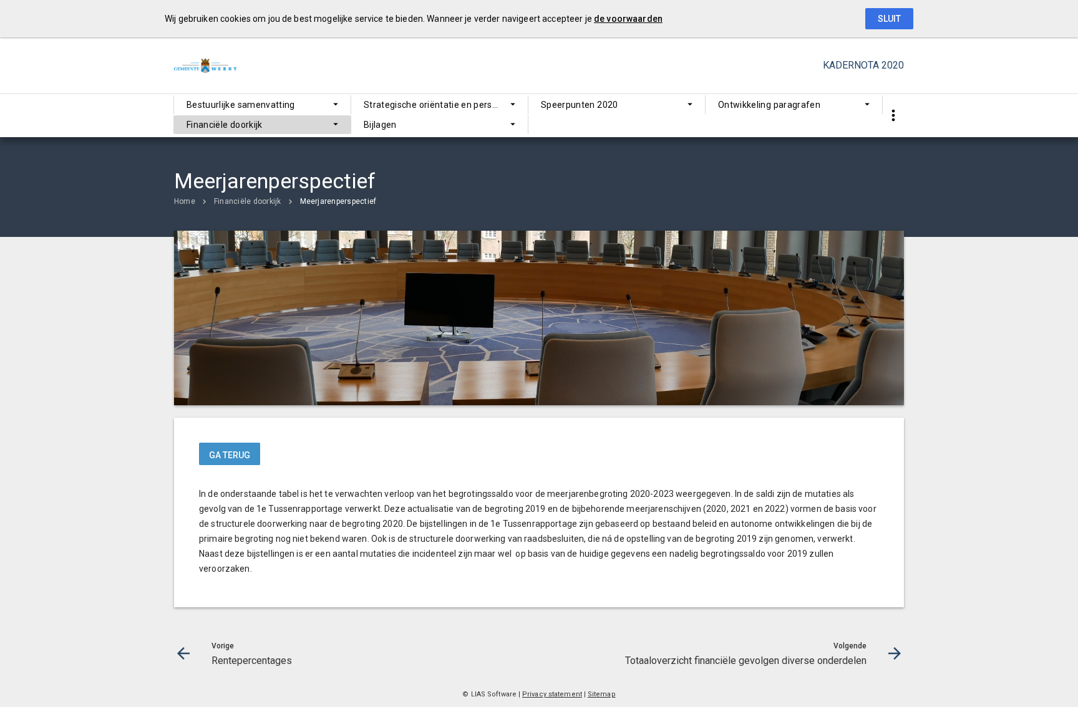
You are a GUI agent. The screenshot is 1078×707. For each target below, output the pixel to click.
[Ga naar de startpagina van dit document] (205, 66)
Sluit (889, 19)
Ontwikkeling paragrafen (769, 105)
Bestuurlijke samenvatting (241, 105)
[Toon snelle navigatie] (893, 116)
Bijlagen (380, 125)
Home (184, 201)
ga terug (229, 455)
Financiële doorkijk (225, 125)
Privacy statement (552, 694)
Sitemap (602, 694)
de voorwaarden (628, 19)
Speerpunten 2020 (579, 105)
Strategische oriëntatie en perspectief (443, 105)
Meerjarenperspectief (338, 201)
